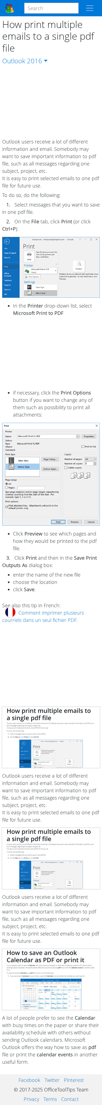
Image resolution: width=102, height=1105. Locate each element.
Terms (50, 1099)
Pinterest (74, 1080)
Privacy (31, 1099)
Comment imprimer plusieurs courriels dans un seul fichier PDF (43, 616)
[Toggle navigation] (90, 8)
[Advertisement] (51, 102)
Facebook (29, 1080)
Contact (70, 1099)
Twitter (52, 1080)
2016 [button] (34, 60)
